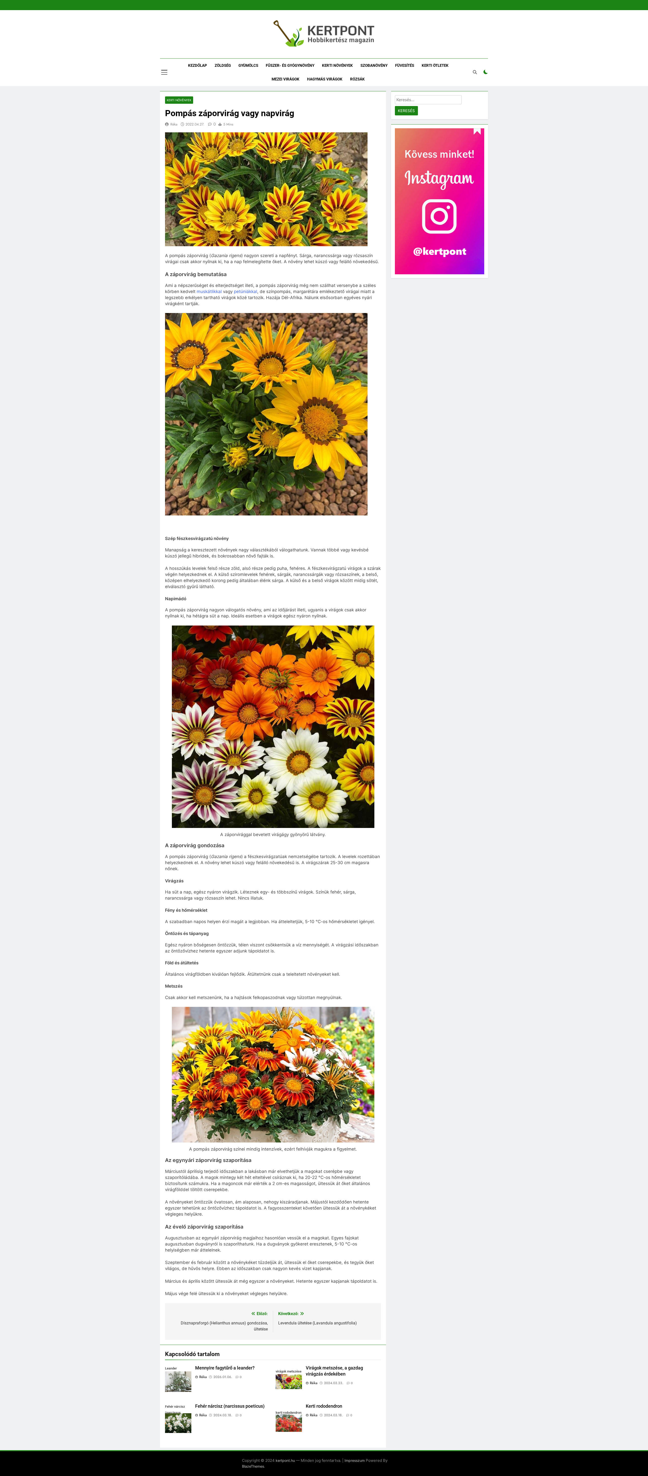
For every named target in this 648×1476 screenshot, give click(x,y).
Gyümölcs (248, 65)
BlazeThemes (253, 1466)
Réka (173, 124)
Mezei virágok (285, 79)
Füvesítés (404, 65)
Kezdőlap (197, 65)
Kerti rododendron (324, 1406)
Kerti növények (337, 65)
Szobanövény (374, 65)
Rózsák (357, 79)
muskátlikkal (209, 291)
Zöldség (223, 65)
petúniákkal (245, 291)
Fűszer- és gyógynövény (290, 65)
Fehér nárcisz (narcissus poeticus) (230, 1406)
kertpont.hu (285, 1460)
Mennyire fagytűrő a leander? (225, 1367)
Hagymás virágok (324, 79)
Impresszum (355, 1460)
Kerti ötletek (435, 65)
